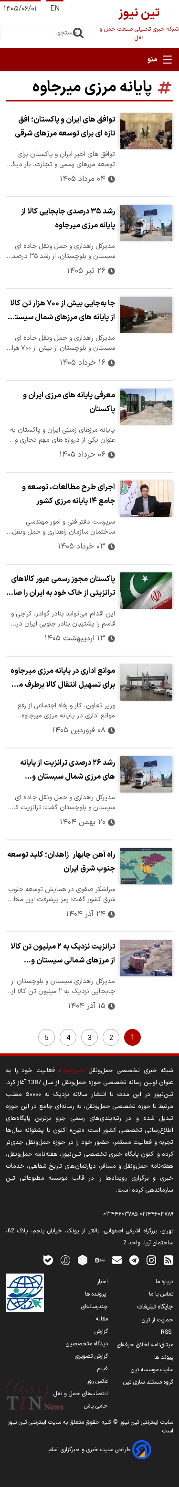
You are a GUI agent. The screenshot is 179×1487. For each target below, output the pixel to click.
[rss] (168, 1260)
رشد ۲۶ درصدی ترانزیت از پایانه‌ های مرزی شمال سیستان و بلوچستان (67, 771)
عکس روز (97, 1381)
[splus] (65, 1260)
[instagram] (151, 1260)
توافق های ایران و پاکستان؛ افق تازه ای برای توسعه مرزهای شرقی (65, 126)
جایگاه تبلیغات (155, 1307)
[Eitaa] (100, 1260)
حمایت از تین (157, 1320)
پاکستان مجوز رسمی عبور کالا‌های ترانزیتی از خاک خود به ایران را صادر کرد (61, 587)
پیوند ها (163, 1357)
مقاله (102, 1319)
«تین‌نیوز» (72, 1070)
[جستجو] (78, 33)
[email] (117, 1260)
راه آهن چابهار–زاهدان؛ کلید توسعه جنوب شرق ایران (61, 861)
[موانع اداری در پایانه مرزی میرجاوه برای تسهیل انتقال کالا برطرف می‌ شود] (146, 682)
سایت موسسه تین (152, 1369)
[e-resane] (25, 1293)
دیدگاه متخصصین (87, 1344)
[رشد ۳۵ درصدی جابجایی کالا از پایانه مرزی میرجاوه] (146, 223)
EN (55, 8)
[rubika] (82, 1260)
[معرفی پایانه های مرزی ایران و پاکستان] (146, 407)
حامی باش (96, 1406)
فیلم (102, 1368)
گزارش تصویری (91, 1356)
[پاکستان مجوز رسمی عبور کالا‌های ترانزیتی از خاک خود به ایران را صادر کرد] (146, 590)
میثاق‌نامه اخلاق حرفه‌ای (145, 1345)
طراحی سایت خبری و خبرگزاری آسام (90, 1449)
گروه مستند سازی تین (148, 1382)
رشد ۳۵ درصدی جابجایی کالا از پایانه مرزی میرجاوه (68, 218)
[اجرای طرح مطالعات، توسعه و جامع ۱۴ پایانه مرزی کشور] (146, 499)
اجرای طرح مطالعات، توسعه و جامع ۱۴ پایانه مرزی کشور (68, 494)
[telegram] (134, 1260)
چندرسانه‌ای (94, 1306)
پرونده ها (96, 1294)
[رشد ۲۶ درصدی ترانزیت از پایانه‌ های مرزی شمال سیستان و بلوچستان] (146, 774)
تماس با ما (161, 1294)
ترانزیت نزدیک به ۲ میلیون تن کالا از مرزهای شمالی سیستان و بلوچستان (63, 955)
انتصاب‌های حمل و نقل (80, 1393)
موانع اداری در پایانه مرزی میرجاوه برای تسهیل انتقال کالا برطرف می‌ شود (63, 679)
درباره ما (164, 1281)
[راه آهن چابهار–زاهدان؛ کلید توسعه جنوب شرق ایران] (146, 866)
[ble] (48, 1260)
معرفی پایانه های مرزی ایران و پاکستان (69, 402)
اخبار (102, 1281)
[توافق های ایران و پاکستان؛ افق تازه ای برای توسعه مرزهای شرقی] (146, 131)
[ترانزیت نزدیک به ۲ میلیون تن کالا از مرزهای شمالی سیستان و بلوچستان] (146, 958)
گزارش (101, 1331)
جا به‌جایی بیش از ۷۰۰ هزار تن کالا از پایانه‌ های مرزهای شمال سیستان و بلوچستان (61, 311)
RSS (167, 1332)
